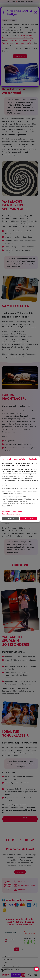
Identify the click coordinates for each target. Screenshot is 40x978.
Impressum (6, 511)
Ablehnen (10, 518)
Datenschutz (17, 511)
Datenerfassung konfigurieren (12, 514)
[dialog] (20, 489)
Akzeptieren (29, 518)
